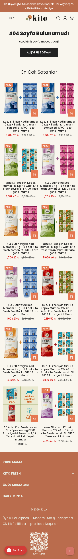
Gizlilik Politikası (14, 524)
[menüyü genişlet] (5, 18)
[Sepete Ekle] (34, 113)
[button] (12, 17)
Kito (44, 509)
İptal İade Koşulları (44, 524)
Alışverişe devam (39, 52)
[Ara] (58, 18)
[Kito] (36, 18)
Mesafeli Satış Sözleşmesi (53, 518)
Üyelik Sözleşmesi (16, 518)
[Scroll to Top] (71, 539)
